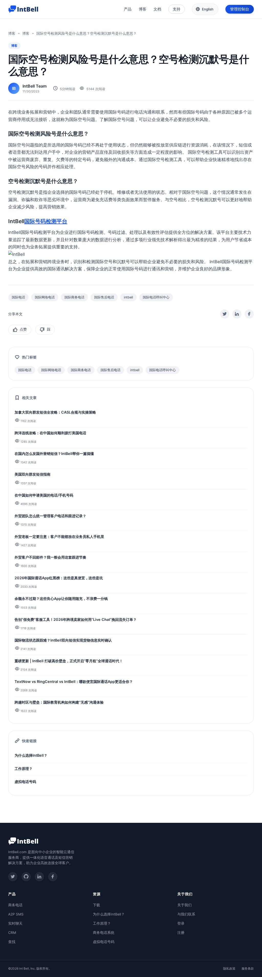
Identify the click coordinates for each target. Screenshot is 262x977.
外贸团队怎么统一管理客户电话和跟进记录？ (50, 516)
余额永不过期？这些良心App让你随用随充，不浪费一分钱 (61, 598)
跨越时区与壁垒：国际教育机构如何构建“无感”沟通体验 (59, 702)
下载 (96, 905)
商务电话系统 (103, 933)
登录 (180, 923)
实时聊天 (15, 923)
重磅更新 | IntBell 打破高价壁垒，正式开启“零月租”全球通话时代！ (69, 661)
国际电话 (18, 297)
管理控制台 (239, 9)
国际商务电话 (74, 297)
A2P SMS (16, 914)
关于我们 (184, 905)
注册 (180, 933)
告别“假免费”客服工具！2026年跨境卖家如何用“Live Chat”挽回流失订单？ (76, 619)
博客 (142, 9)
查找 (11, 942)
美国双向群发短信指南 (32, 474)
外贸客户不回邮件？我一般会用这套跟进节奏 (50, 557)
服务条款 (248, 968)
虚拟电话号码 (25, 781)
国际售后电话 (104, 297)
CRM (12, 933)
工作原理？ (23, 768)
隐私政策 (229, 968)
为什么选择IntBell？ (31, 755)
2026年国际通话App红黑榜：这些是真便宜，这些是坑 (59, 578)
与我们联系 (186, 914)
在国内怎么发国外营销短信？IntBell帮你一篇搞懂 (54, 453)
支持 (176, 9)
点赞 (23, 329)
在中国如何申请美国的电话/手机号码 (44, 495)
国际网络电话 (45, 297)
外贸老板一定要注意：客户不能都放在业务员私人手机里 (59, 536)
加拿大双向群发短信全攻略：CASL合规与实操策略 (55, 412)
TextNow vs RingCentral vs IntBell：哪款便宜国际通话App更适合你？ (74, 681)
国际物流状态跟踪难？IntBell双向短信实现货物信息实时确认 (63, 640)
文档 (157, 9)
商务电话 (15, 905)
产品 (128, 9)
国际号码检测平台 (45, 221)
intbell (128, 297)
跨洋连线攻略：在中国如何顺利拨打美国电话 (50, 433)
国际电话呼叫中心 (156, 297)
